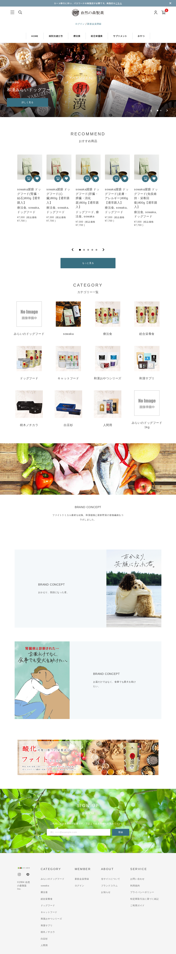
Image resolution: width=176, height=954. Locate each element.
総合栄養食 (97, 36)
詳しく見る (28, 102)
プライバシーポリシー (142, 892)
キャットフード (49, 912)
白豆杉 (44, 938)
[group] (88, 80)
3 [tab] (88, 250)
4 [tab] (92, 250)
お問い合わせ (137, 879)
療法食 (76, 36)
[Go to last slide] (151, 110)
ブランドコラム (109, 885)
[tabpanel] (29, 196)
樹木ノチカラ (48, 932)
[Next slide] (167, 110)
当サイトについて (110, 879)
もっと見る (88, 263)
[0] (163, 12)
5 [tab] (96, 250)
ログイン (80, 24)
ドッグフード (48, 905)
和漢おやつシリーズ (51, 918)
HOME (34, 36)
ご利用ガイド (137, 905)
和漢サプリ (47, 925)
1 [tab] (80, 250)
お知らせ (106, 892)
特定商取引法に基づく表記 (144, 899)
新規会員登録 (94, 24)
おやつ (141, 36)
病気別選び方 (56, 36)
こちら (119, 3)
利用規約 (135, 885)
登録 (120, 832)
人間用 (44, 945)
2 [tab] (84, 250)
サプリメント (120, 36)
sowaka (45, 885)
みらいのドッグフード (52, 879)
